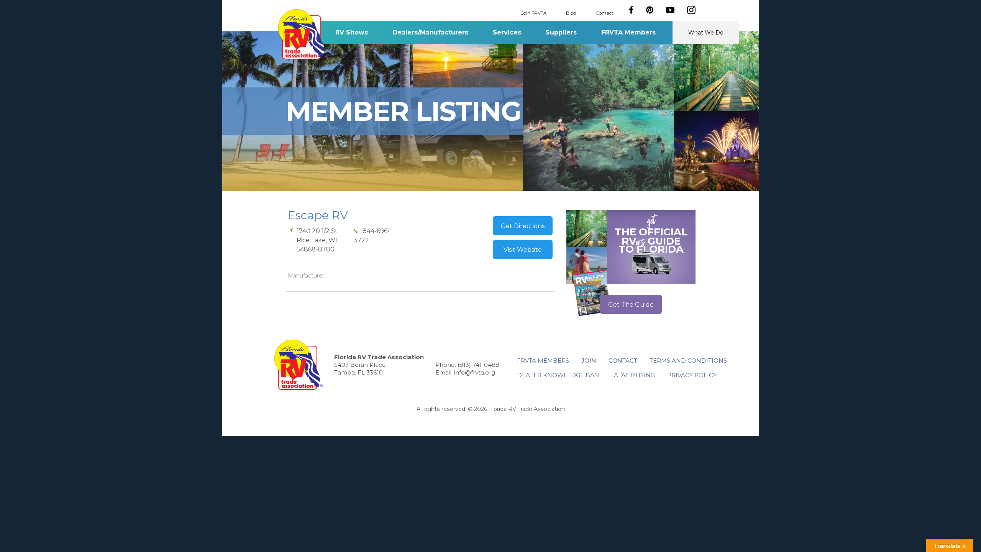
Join (588, 360)
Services (507, 32)
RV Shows (351, 32)
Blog (571, 12)
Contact (604, 12)
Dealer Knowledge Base (559, 375)
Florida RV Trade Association (302, 34)
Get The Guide (631, 304)
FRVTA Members (628, 32)
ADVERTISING (634, 375)
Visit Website (523, 249)
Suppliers (561, 32)
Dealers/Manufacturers (430, 32)
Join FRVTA (534, 12)
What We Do (705, 32)
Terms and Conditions (688, 360)
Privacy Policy (692, 375)
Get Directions (523, 226)
